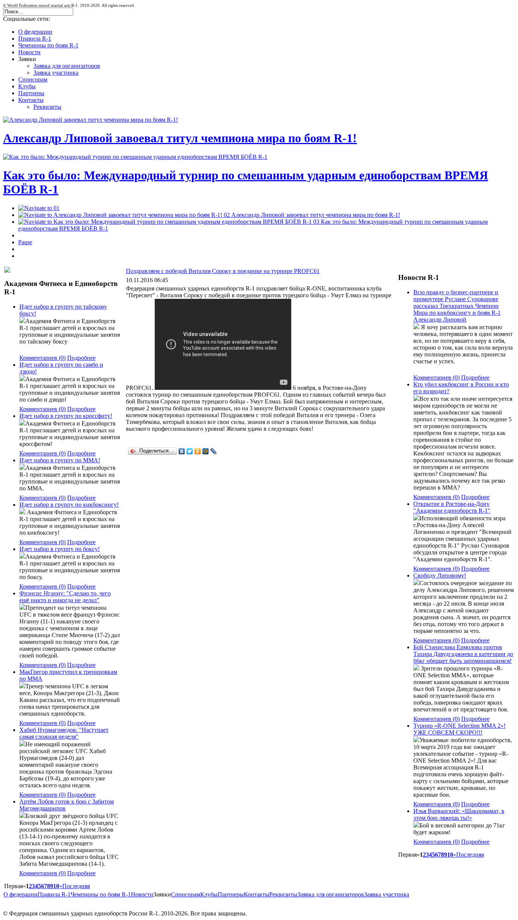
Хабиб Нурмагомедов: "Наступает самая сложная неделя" (63, 733)
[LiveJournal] (214, 451)
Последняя (76, 886)
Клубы (209, 894)
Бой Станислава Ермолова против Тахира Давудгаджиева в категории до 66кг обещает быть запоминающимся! (463, 654)
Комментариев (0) (42, 358)
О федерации (20, 894)
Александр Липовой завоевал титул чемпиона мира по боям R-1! (180, 138)
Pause (25, 242)
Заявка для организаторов (330, 894)
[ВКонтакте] (182, 451)
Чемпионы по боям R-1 (101, 894)
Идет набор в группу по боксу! (59, 549)
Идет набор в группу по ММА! (59, 460)
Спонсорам (185, 894)
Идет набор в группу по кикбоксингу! (69, 504)
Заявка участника (386, 894)
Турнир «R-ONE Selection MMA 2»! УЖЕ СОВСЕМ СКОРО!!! (459, 729)
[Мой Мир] (206, 451)
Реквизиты (283, 894)
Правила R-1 (54, 894)
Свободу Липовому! (439, 575)
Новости (142, 894)
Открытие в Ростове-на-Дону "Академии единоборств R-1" (451, 507)
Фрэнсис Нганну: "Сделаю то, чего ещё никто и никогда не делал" (65, 596)
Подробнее (81, 358)
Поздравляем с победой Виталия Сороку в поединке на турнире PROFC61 (223, 271)
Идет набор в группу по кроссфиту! (65, 416)
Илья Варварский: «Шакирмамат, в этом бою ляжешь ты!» (458, 814)
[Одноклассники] (198, 451)
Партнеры (231, 894)
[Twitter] (190, 451)
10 (56, 886)
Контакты (256, 894)
